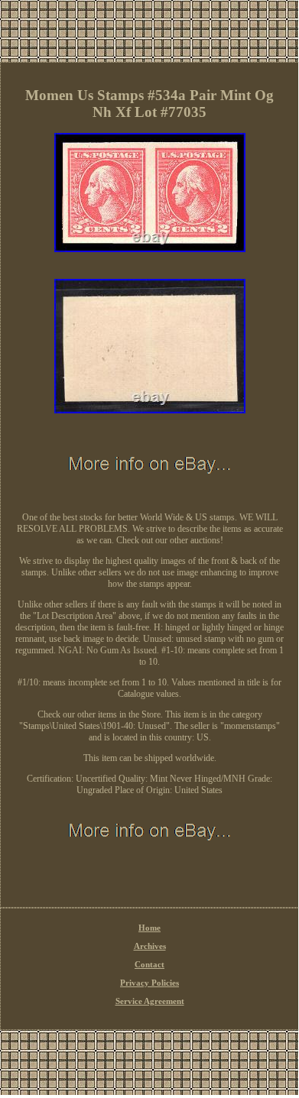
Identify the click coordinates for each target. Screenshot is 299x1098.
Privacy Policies (149, 982)
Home (149, 927)
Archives (150, 946)
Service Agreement (149, 1001)
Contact (149, 964)
